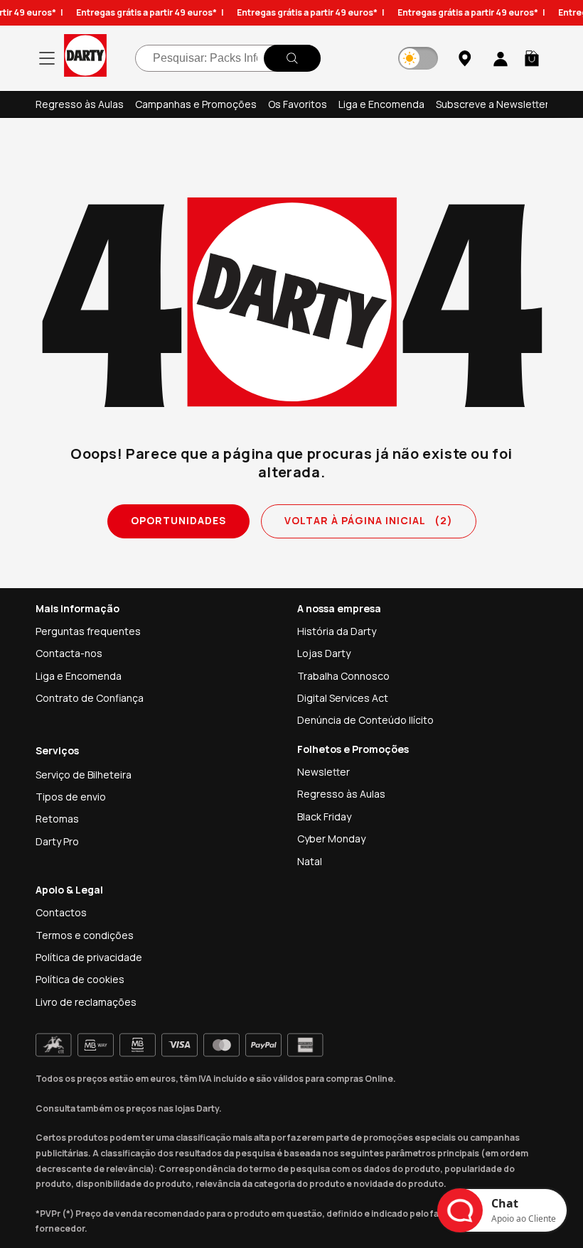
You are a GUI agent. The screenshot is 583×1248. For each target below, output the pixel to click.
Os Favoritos (297, 104)
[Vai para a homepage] (85, 58)
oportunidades (178, 520)
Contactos (61, 912)
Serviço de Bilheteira (84, 774)
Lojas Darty (324, 653)
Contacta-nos (69, 653)
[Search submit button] (292, 58)
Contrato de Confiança (90, 698)
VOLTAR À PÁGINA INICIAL (368, 520)
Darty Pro (57, 841)
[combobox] (228, 58)
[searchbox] (228, 58)
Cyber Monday (331, 838)
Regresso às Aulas (80, 104)
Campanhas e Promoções (196, 104)
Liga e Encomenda (381, 104)
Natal (309, 861)
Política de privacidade (89, 957)
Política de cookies (80, 979)
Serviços (57, 750)
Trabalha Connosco (343, 676)
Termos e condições (85, 935)
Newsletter (323, 771)
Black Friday (324, 816)
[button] (531, 58)
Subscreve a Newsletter (492, 104)
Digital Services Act (342, 698)
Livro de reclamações (86, 1002)
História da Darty (336, 631)
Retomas (57, 818)
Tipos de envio (71, 796)
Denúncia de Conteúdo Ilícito (365, 720)
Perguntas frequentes (88, 631)
